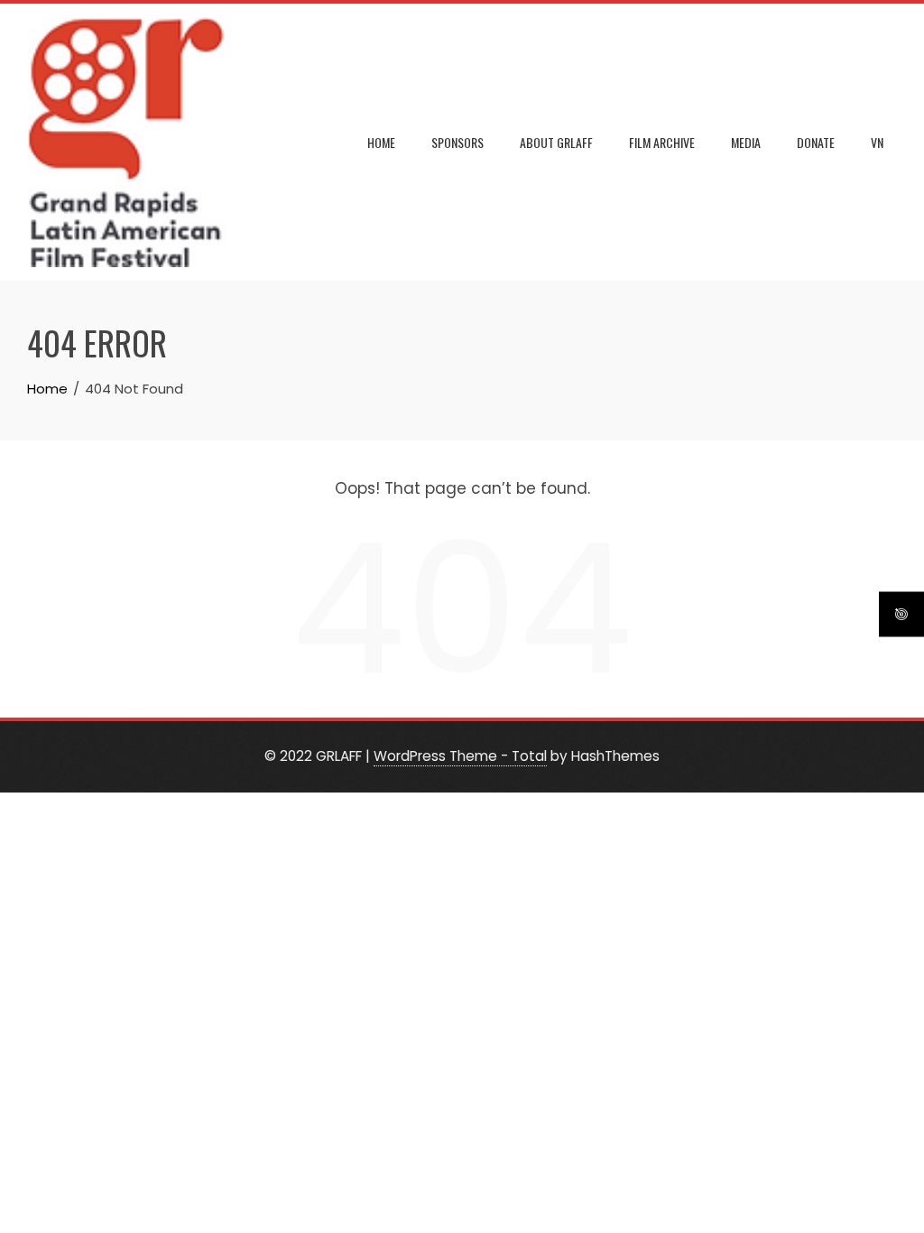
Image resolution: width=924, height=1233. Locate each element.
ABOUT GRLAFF (556, 142)
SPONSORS (457, 142)
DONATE (816, 142)
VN (877, 142)
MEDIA (746, 142)
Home (381, 142)
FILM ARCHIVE (662, 142)
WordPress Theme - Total (460, 755)
